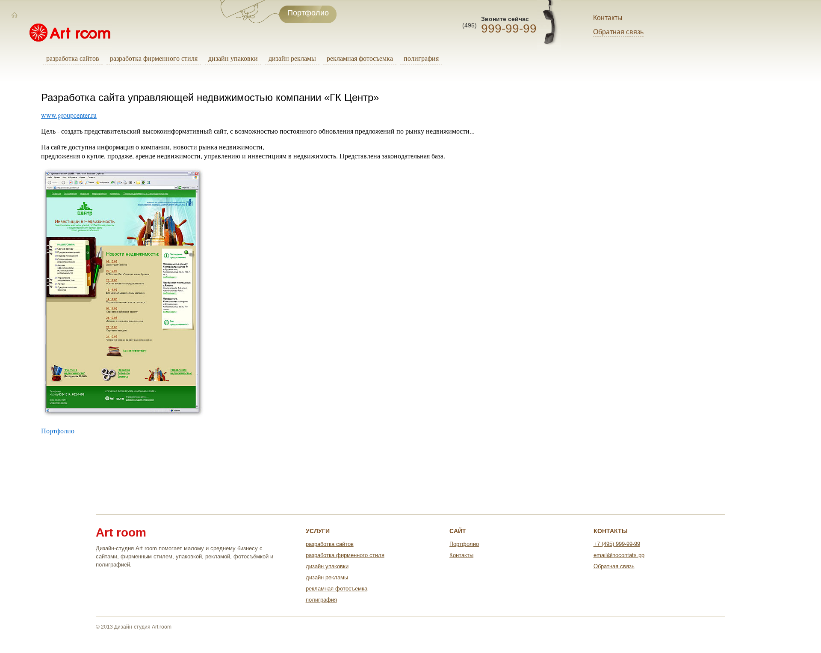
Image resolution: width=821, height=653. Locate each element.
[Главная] (14, 15)
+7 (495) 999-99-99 (617, 544)
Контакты (608, 17)
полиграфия (421, 58)
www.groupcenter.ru (69, 114)
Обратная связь (618, 32)
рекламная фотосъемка (360, 58)
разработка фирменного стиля (154, 58)
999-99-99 (509, 28)
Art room (121, 533)
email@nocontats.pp (619, 555)
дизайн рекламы (292, 58)
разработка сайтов (72, 58)
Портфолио (57, 430)
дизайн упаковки (233, 58)
